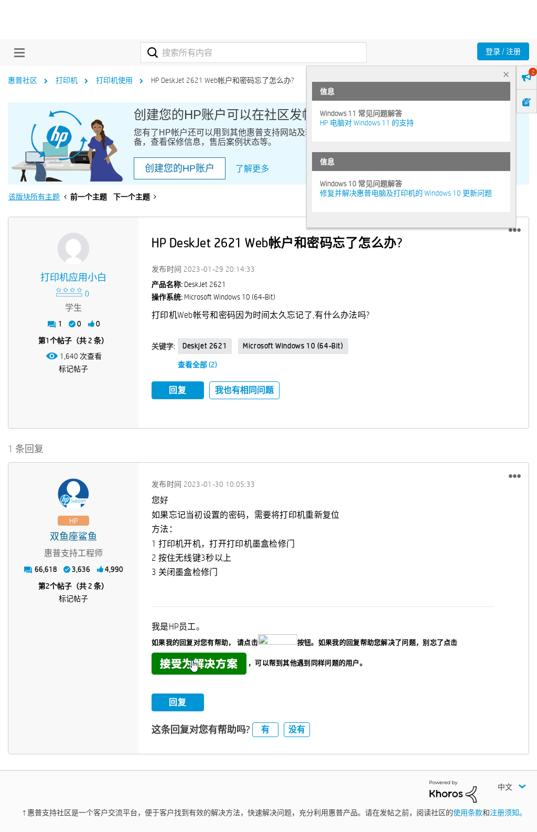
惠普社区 (22, 80)
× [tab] (506, 74)
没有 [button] (296, 729)
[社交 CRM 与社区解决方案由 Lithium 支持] (453, 790)
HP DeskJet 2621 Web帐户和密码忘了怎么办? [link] (222, 80)
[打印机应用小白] (73, 248)
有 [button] (265, 729)
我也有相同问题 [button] (244, 390)
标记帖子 (73, 369)
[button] (515, 230)
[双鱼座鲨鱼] (73, 494)
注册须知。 (508, 812)
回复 (178, 390)
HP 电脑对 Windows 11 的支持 (367, 122)
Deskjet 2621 (204, 345)
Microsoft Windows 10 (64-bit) (293, 345)
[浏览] (17, 52)
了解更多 (252, 168)
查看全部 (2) (197, 364)
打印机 (67, 80)
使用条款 (467, 812)
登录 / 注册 (503, 51)
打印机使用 (114, 80)
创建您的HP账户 (179, 168)
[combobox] (254, 52)
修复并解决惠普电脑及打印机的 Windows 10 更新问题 (406, 193)
